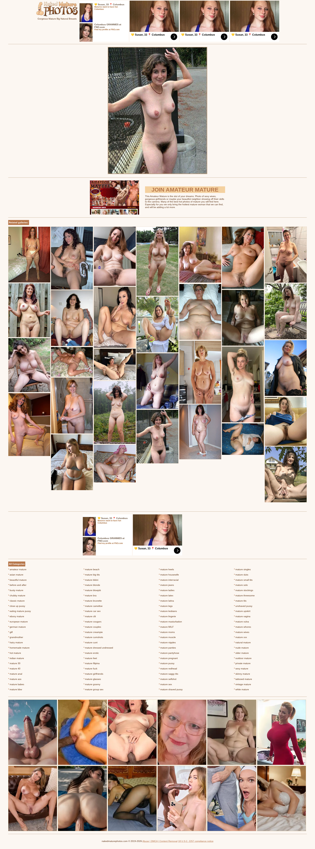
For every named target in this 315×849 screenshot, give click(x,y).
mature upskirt (242, 611)
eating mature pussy (19, 611)
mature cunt (90, 642)
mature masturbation (170, 621)
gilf (10, 632)
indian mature (16, 658)
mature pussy (166, 663)
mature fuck (90, 668)
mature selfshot (167, 679)
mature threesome (244, 595)
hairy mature (15, 642)
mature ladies (166, 590)
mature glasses (92, 679)
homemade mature (19, 647)
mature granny (92, 684)
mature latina (166, 600)
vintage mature (242, 684)
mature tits (240, 600)
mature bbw (15, 689)
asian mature (15, 574)
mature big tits (92, 574)
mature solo (241, 585)
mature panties (167, 647)
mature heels (166, 569)
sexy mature (241, 668)
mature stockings (243, 590)
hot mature (14, 653)
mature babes (16, 684)
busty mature (15, 590)
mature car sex (92, 611)
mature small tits (243, 580)
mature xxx (240, 637)
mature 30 (14, 663)
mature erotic (91, 653)
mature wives (241, 632)
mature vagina (242, 616)
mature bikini (91, 580)
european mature (18, 621)
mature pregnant (168, 658)
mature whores (242, 627)
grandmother (15, 637)
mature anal (15, 674)
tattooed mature (243, 679)
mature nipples (167, 642)
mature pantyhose (169, 653)
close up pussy (16, 606)
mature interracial (168, 580)
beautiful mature (17, 580)
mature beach (91, 569)
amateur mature (17, 569)
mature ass (14, 679)
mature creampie (93, 632)
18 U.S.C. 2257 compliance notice (195, 841)
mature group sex (93, 689)
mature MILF (166, 627)
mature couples (92, 627)
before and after (17, 585)
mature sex (165, 684)
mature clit (90, 616)
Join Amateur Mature (185, 190)
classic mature (16, 600)
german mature (17, 627)
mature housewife (169, 574)
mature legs (166, 606)
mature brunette (93, 600)
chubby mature (16, 595)
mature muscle (167, 637)
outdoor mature (243, 658)
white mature (241, 689)
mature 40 (14, 668)
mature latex (166, 595)
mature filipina (92, 663)
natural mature (242, 642)
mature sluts (241, 574)
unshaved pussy (243, 606)
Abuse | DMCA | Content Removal (160, 841)
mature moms (167, 632)
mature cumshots (93, 637)
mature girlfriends (93, 674)
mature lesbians (168, 611)
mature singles (242, 569)
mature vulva (241, 621)
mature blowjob (92, 590)
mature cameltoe (93, 606)
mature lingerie (167, 616)
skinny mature (242, 674)
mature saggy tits (168, 674)
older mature (241, 653)
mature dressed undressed (98, 647)
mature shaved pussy (171, 689)
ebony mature (16, 616)
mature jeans (166, 585)
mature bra (90, 595)
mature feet (90, 658)
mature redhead (168, 668)
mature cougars (92, 621)
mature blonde (92, 585)
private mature (242, 663)
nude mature (241, 647)
